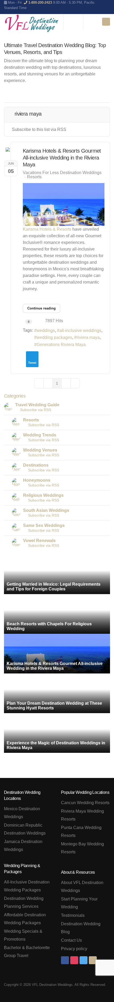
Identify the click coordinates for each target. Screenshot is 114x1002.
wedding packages (54, 337)
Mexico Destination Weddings (22, 813)
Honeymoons (36, 480)
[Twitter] (83, 960)
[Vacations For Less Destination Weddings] (31, 23)
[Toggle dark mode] (89, 22)
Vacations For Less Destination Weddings (62, 172)
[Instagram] (74, 960)
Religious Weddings (43, 495)
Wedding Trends (39, 435)
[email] (93, 960)
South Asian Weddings (46, 510)
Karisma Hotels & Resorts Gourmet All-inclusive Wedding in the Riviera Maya (62, 157)
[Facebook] (65, 960)
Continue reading (41, 308)
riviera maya (88, 337)
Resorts (34, 177)
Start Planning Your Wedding (79, 903)
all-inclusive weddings (80, 330)
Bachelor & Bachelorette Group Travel (27, 951)
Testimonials (73, 915)
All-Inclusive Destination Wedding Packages (27, 886)
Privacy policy (74, 948)
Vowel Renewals (39, 540)
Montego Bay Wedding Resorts (82, 848)
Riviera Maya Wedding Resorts (82, 815)
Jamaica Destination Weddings (23, 845)
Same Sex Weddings (44, 525)
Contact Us (71, 940)
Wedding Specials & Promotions (23, 935)
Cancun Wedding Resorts (85, 802)
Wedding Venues (40, 450)
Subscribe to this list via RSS (39, 129)
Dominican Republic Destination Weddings (25, 829)
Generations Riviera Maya (61, 344)
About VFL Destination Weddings (82, 886)
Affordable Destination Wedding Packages (25, 919)
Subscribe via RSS (34, 410)
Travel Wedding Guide (37, 405)
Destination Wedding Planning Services (23, 902)
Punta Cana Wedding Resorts (81, 831)
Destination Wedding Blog (80, 928)
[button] (81, 94)
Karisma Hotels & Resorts (47, 229)
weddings (46, 330)
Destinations (36, 465)
